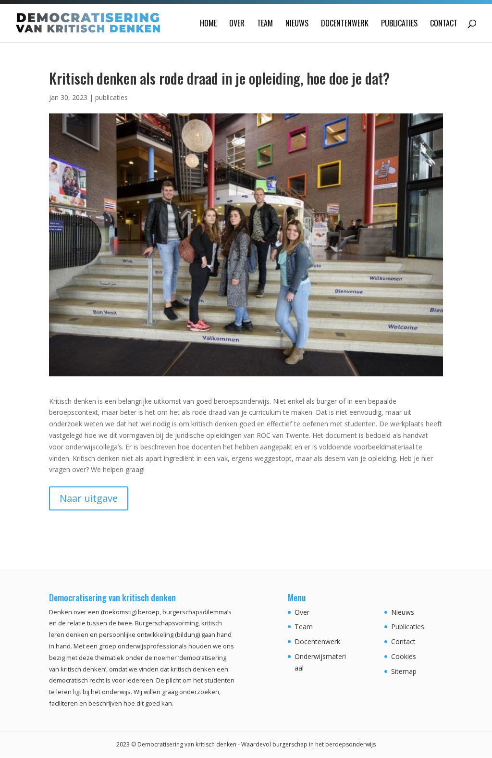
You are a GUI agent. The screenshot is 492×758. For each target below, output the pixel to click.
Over (237, 24)
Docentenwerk (345, 24)
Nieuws (296, 24)
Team (265, 24)
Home (208, 24)
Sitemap (404, 671)
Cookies (403, 656)
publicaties (111, 97)
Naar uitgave (89, 498)
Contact (443, 24)
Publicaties (399, 24)
